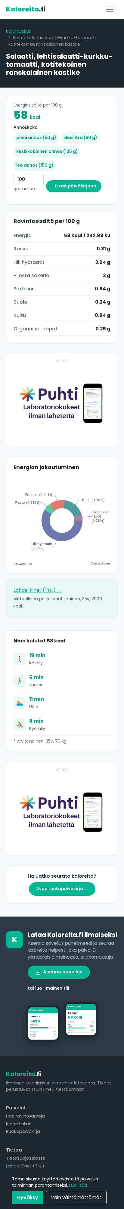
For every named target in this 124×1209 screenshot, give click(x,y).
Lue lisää (78, 1185)
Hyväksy (27, 1197)
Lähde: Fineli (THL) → (38, 590)
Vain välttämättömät (76, 1197)
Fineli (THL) (32, 1166)
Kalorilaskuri (18, 31)
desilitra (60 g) (80, 138)
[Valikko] (110, 9)
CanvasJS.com (100, 563)
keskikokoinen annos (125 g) (47, 151)
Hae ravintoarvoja (25, 1116)
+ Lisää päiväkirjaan (73, 186)
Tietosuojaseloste (25, 1158)
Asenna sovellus (62, 972)
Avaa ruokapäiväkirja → (62, 889)
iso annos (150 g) (35, 165)
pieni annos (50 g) (36, 138)
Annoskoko (25, 127)
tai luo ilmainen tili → (51, 988)
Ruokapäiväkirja (23, 1131)
